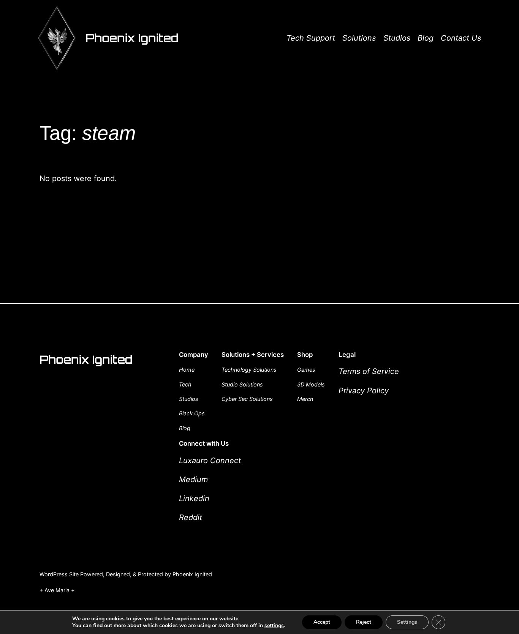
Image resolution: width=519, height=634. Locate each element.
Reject (363, 622)
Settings (407, 622)
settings (274, 625)
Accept (321, 622)
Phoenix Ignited (132, 38)
